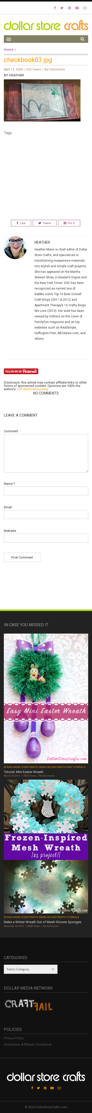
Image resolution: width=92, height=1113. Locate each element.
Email (8, 507)
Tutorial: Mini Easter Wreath (23, 772)
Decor (42, 767)
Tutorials (79, 767)
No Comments (54, 69)
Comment (11, 431)
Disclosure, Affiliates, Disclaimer (28, 1044)
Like (23, 223)
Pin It (71, 223)
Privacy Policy (14, 1038)
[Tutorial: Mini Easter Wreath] (46, 699)
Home (9, 49)
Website (10, 530)
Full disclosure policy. (33, 389)
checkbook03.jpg (28, 60)
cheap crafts (29, 767)
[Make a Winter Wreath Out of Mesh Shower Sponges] (46, 847)
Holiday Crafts (56, 767)
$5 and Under (12, 767)
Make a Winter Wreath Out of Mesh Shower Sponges (42, 922)
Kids (69, 767)
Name (9, 483)
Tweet (47, 223)
